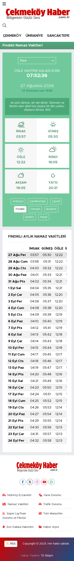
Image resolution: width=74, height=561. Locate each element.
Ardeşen (18, 201)
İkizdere (51, 209)
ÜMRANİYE (34, 36)
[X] (30, 482)
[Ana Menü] (4, 4)
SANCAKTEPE (58, 36)
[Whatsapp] (51, 482)
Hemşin (35, 209)
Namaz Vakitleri (18, 504)
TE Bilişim (47, 555)
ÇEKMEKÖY (12, 36)
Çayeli (56, 201)
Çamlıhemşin (38, 201)
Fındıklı (20, 209)
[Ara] (4, 25)
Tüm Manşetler (53, 513)
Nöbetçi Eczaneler (19, 495)
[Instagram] (37, 482)
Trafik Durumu (52, 504)
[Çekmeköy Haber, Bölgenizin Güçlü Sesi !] (37, 14)
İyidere (29, 217)
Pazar (43, 217)
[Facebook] (23, 482)
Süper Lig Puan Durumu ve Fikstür (14, 515)
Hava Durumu (52, 495)
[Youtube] (44, 482)
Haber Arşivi (51, 527)
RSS (12, 543)
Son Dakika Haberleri (20, 527)
